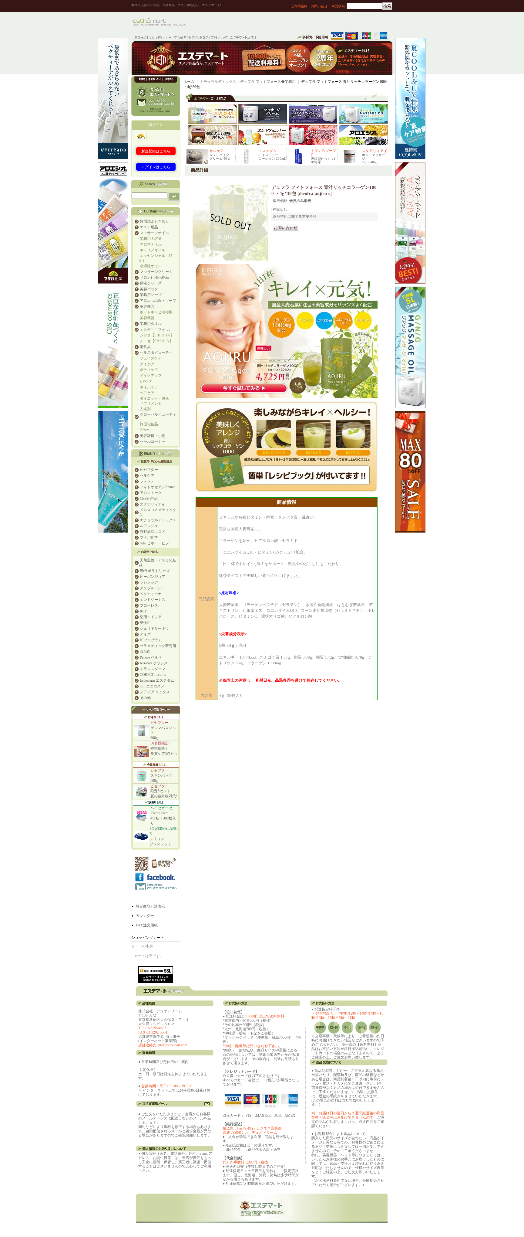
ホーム (188, 82)
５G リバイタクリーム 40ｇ (219, 156)
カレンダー (145, 916)
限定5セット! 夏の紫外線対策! (163, 791)
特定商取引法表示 (150, 906)
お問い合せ (319, 6)
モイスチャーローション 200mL (272, 156)
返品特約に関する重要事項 (295, 216)
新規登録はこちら (155, 151)
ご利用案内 (299, 6)
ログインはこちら (155, 167)
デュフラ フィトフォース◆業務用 (268, 82)
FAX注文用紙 (147, 925)
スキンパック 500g (161, 775)
